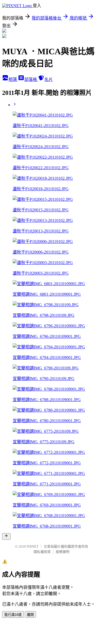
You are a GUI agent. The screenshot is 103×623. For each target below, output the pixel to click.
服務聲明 (62, 552)
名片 (48, 79)
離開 (30, 615)
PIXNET (33, 546)
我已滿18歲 (13, 615)
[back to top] (6, 536)
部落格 (31, 79)
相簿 (13, 79)
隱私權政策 (42, 552)
